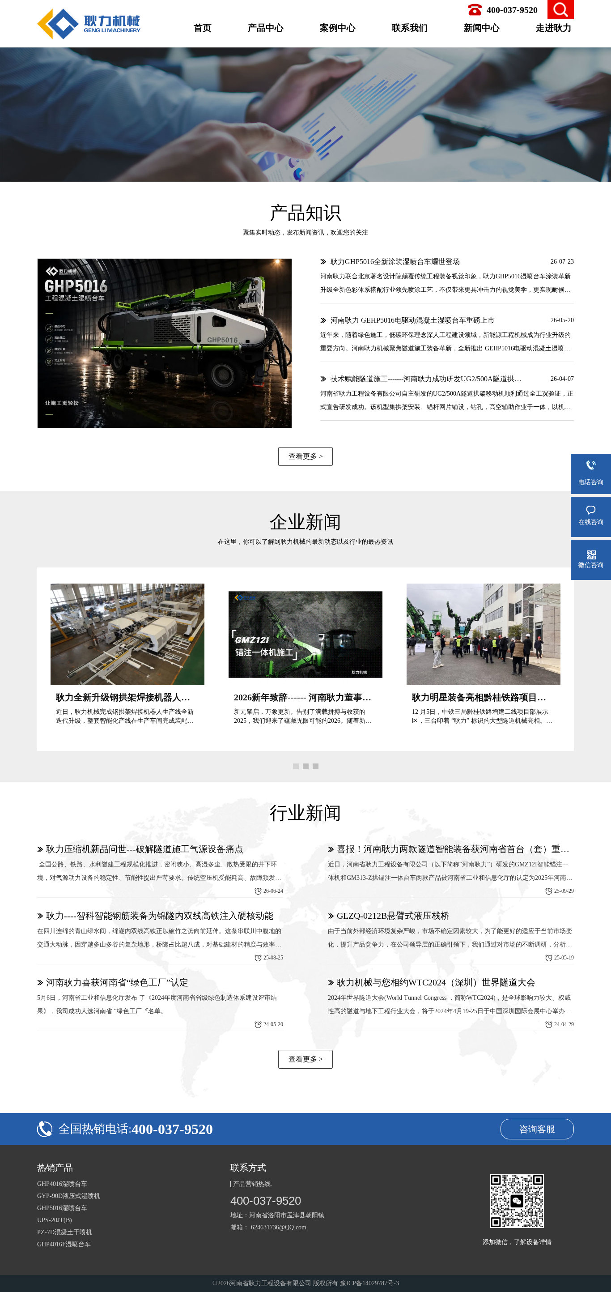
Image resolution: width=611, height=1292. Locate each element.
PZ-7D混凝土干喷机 (64, 1232)
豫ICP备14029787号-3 (369, 1283)
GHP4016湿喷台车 (62, 1184)
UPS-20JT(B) (54, 1220)
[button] (296, 766)
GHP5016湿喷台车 (62, 1208)
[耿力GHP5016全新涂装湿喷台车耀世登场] (164, 343)
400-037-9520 (265, 1200)
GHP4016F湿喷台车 (64, 1244)
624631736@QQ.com (278, 1227)
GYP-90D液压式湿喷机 (68, 1196)
